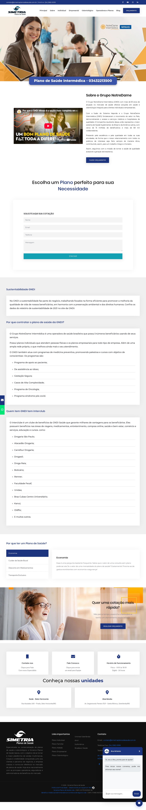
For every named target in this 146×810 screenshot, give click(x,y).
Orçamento (131, 10)
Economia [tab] (13, 553)
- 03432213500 (99, 81)
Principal (43, 10)
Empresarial (74, 10)
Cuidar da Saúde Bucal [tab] (18, 560)
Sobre (52, 10)
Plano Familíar (58, 744)
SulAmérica (79, 744)
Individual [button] (62, 10)
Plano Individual (58, 740)
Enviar (73, 256)
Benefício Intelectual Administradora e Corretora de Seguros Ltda (63, 793)
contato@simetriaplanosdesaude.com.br (21, 2)
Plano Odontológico (60, 755)
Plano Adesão (57, 748)
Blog (118, 10)
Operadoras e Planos (104, 10)
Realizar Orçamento (113, 626)
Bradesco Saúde (81, 748)
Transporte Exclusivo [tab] (17, 575)
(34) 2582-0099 (50, 2)
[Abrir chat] (139, 803)
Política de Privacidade (59, 787)
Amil (76, 740)
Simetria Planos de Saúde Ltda (64, 790)
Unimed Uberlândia (82, 737)
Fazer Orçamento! (97, 160)
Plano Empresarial (59, 752)
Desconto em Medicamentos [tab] (21, 568)
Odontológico (87, 10)
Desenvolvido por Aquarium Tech (80, 787)
